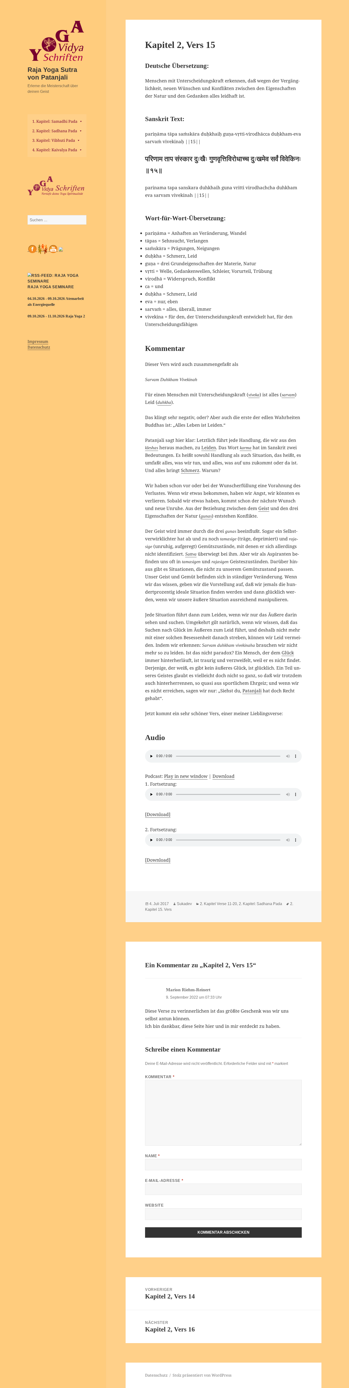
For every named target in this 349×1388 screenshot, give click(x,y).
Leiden (208, 447)
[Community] (42, 249)
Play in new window (186, 776)
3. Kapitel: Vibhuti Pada (53, 140)
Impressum (38, 341)
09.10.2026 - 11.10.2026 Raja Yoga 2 (56, 316)
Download (223, 776)
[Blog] (61, 249)
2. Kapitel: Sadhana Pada (54, 130)
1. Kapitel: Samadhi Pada (54, 121)
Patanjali (252, 691)
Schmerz (190, 470)
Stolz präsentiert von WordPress (202, 1375)
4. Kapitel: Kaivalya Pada (54, 149)
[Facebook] (32, 249)
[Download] (157, 814)
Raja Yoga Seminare (51, 287)
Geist (263, 508)
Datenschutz (39, 347)
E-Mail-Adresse (164, 1181)
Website (154, 1205)
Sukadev (184, 904)
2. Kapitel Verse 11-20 (218, 904)
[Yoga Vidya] (57, 185)
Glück (288, 653)
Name (152, 1156)
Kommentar (159, 1077)
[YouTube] (53, 249)
